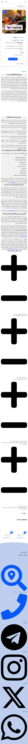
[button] (14, 284)
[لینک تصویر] (23, 547)
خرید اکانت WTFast (7, 534)
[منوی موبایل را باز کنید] (26, 2)
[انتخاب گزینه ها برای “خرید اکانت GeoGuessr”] (25, 532)
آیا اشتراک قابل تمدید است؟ (21, 377)
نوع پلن (22, 52)
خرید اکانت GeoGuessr (21, 534)
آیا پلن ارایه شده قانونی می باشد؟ (20, 314)
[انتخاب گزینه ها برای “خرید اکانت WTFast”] (11, 532)
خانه (25, 6)
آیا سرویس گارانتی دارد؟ (22, 506)
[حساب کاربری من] (6, 2)
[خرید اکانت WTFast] (7, 528)
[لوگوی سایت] (14, 2)
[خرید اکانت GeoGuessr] (20, 528)
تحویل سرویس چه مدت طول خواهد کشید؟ (18, 441)
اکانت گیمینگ (20, 6)
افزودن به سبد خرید (12, 59)
